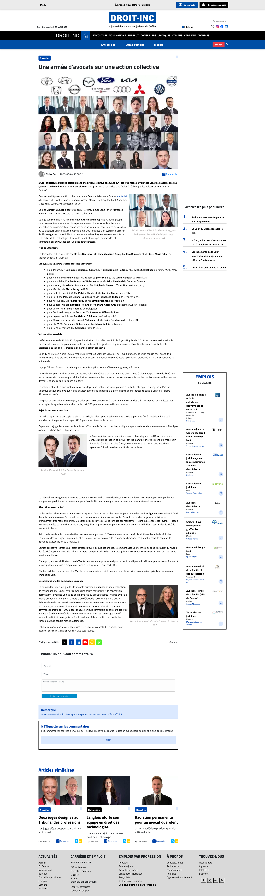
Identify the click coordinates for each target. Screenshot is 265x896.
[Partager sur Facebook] (71, 642)
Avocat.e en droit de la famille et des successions (195, 569)
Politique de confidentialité (174, 868)
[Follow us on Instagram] (217, 27)
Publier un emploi (80, 890)
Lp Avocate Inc (191, 556)
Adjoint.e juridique (128, 870)
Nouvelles (44, 58)
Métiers (158, 45)
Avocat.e (123, 862)
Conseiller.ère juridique (193, 485)
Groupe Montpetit (193, 603)
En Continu (99, 35)
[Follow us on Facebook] (222, 27)
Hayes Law (190, 420)
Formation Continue (81, 871)
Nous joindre (133, 5)
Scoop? (218, 44)
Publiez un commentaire (59, 696)
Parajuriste (124, 877)
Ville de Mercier (192, 538)
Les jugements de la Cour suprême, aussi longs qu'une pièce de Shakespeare (207, 256)
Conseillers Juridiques (155, 35)
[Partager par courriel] (85, 642)
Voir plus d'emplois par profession (137, 884)
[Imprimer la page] (92, 642)
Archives (203, 35)
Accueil (42, 862)
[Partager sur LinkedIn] (78, 642)
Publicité (145, 5)
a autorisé (122, 196)
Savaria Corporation (194, 493)
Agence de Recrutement (179, 877)
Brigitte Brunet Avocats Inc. (195, 581)
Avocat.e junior (126, 866)
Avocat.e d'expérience (193, 504)
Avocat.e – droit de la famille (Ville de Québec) (195, 594)
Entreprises (108, 45)
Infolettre (188, 27)
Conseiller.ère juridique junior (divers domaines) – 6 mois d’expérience (195, 462)
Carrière (190, 35)
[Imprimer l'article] (80, 841)
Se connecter (190, 4)
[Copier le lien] (99, 642)
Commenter (64, 841)
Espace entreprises (217, 4)
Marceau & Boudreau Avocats (194, 623)
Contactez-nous (175, 862)
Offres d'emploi (134, 45)
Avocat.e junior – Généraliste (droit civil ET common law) (195, 434)
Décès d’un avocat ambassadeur (209, 267)
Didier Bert (51, 174)
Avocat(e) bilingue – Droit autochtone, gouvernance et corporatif (196, 402)
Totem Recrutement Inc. (195, 446)
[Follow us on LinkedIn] (226, 27)
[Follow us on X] (213, 27)
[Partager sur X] (64, 642)
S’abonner (204, 873)
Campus (177, 35)
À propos (120, 5)
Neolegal (189, 475)
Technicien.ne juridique (193, 614)
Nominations (117, 35)
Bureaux (133, 35)
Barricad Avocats (192, 512)
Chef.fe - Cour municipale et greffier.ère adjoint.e (193, 527)
